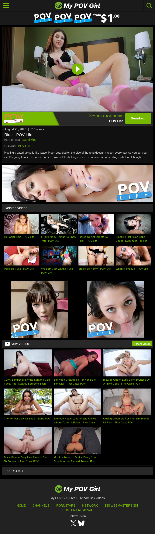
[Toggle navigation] (5, 5)
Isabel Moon (30, 139)
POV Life (24, 146)
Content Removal (77, 510)
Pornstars (65, 505)
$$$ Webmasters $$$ (121, 505)
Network (90, 505)
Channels (41, 505)
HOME (21, 505)
